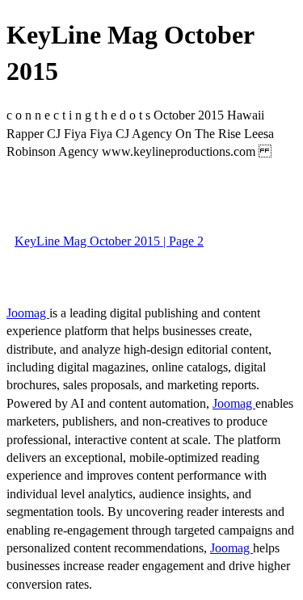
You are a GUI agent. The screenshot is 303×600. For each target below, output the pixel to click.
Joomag (27, 313)
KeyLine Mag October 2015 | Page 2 (109, 241)
